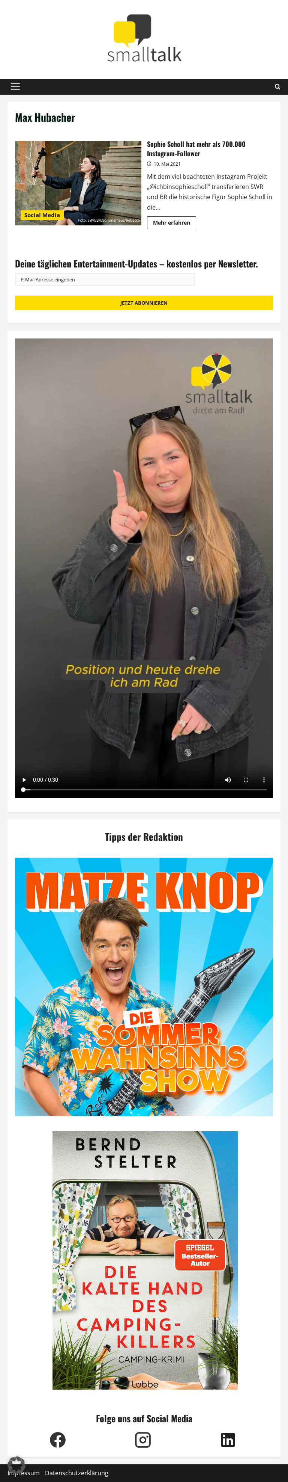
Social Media (42, 215)
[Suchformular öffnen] (277, 87)
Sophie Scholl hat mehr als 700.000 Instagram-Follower (78, 183)
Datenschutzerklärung (76, 1473)
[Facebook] (57, 1440)
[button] (16, 87)
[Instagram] (142, 1440)
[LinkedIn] (227, 1440)
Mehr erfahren (174, 224)
